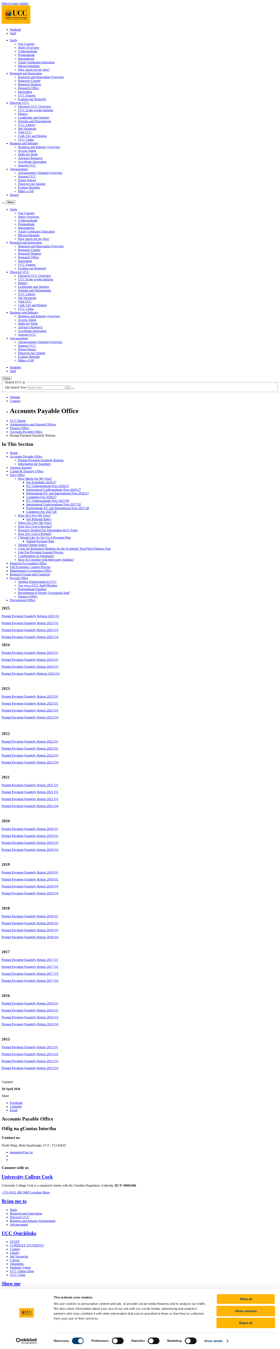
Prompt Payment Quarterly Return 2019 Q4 (30, 893)
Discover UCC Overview (34, 106)
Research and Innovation (26, 1213)
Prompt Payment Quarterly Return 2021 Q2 (30, 792)
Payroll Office (19, 578)
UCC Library (26, 125)
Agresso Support (21, 467)
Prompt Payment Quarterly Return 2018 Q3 (30, 930)
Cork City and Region (32, 136)
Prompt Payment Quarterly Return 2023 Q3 (30, 710)
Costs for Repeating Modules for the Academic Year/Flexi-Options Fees (64, 548)
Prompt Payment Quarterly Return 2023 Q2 (30, 703)
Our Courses (26, 44)
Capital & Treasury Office (26, 471)
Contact (15, 1249)
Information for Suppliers (34, 464)
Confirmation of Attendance (36, 556)
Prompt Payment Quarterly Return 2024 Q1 (30, 652)
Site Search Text (16, 387)
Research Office (28, 88)
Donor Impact (27, 180)
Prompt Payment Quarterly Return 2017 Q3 (30, 973)
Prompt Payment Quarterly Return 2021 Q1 (30, 785)
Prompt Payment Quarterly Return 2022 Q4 (30, 762)
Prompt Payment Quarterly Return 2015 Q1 (30, 1047)
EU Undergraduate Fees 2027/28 (47, 500)
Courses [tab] (15, 401)
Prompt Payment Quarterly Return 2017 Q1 (30, 960)
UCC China (26, 139)
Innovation (25, 91)
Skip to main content (15, 3)
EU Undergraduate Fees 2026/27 (47, 486)
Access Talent (27, 150)
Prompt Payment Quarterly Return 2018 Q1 (30, 916)
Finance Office (19, 428)
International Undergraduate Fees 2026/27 (53, 489)
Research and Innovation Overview (41, 77)
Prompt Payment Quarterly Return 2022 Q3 (30, 755)
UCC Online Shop (22, 1271)
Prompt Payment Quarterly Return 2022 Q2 (30, 748)
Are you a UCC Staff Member (37, 585)
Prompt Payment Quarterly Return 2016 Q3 (30, 1017)
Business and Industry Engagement (32, 1221)
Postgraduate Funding (32, 589)
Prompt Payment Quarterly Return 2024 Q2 (30, 659)
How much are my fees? (34, 69)
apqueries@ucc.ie (21, 1152)
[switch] (118, 1341)
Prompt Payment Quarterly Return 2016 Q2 (30, 1010)
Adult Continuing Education (36, 62)
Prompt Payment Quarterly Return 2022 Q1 (30, 741)
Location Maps (40, 1192)
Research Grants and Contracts (30, 574)
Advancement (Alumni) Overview (40, 173)
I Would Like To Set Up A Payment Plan (44, 537)
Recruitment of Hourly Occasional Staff (43, 593)
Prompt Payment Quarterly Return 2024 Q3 (30, 666)
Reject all (245, 1323)
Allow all (246, 1299)
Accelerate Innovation (32, 161)
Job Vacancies (27, 128)
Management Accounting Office (30, 570)
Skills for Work (28, 154)
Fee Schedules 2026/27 (41, 482)
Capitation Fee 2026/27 (41, 497)
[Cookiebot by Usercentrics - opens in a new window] (26, 1341)
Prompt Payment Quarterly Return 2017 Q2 (30, 966)
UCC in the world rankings (35, 110)
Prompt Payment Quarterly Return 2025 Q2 (30, 623)
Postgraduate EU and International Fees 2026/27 (57, 493)
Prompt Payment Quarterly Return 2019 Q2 (30, 879)
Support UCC (27, 165)
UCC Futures (26, 95)
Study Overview (28, 47)
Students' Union (20, 1267)
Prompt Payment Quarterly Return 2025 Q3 (30, 630)
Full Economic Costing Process (30, 567)
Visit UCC (25, 132)
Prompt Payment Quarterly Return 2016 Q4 (30, 1024)
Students (15, 29)
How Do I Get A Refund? (35, 534)
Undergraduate (27, 51)
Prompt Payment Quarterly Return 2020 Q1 (30, 829)
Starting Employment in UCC (37, 581)
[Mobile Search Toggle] (3, 203)
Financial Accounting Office (28, 563)
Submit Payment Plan (40, 541)
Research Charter (29, 80)
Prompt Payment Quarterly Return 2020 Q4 (30, 849)
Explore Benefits (29, 187)
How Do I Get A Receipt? (35, 526)
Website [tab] (15, 397)
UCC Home (18, 420)
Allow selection (246, 1311)
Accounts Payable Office (26, 432)
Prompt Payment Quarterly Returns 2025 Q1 (30, 616)
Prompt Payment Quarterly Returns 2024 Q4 (30, 673)
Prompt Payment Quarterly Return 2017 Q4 (30, 980)
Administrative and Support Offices (33, 424)
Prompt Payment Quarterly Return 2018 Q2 (30, 923)
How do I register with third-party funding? (46, 559)
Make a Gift (26, 191)
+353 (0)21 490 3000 (15, 1192)
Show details (213, 1341)
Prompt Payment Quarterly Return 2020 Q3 (30, 843)
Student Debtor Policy (32, 545)
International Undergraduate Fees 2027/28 (53, 504)
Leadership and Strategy (33, 117)
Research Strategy (29, 84)
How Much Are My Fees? (35, 478)
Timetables (17, 1264)
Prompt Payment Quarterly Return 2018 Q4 (30, 937)
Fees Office (17, 475)
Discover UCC (19, 1217)
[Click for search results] (72, 388)
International (26, 58)
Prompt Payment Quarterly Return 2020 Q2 (30, 836)
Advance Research (30, 158)
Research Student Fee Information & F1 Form (47, 530)
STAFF (15, 1241)
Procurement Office (22, 600)
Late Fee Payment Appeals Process (40, 552)
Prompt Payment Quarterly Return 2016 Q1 (30, 1003)
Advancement (19, 1224)
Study (13, 1210)
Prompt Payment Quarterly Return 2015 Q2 (30, 1054)
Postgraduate (26, 55)
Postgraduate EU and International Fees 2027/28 (57, 508)
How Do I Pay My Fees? (34, 515)
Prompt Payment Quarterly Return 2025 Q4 (30, 637)
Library (14, 1252)
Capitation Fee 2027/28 (41, 511)
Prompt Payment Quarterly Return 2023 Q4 (30, 717)
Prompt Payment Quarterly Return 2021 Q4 (30, 806)
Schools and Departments (34, 121)
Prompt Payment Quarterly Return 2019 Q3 (30, 886)
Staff (13, 33)
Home (14, 453)
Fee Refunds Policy (39, 519)
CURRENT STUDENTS (27, 1245)
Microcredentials (29, 66)
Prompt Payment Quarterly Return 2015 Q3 (30, 1061)
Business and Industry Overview (39, 147)
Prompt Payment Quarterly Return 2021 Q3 (30, 799)
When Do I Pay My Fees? (35, 523)
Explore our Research (32, 99)
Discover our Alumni (31, 184)
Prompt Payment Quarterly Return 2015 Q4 (30, 1068)
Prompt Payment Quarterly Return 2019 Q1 (30, 872)
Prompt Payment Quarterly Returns (41, 460)
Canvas (14, 1260)
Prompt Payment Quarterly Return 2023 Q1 (30, 696)
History (23, 114)
